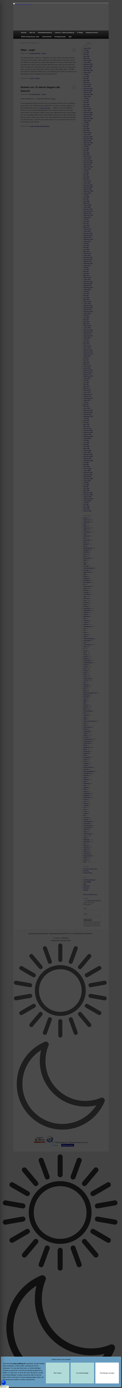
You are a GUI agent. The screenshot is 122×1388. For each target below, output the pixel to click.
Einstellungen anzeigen (107, 1373)
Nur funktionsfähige (82, 1373)
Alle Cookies (57, 1373)
